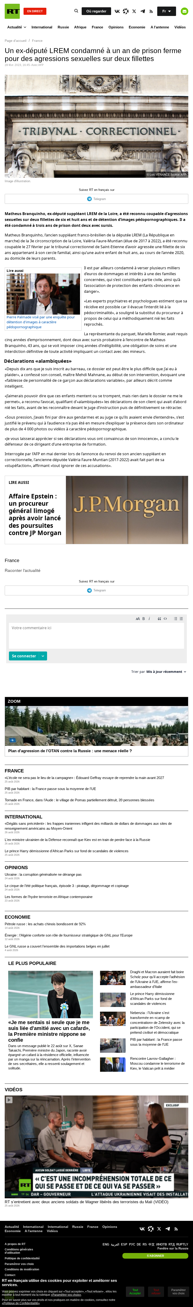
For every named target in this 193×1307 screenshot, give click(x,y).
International (42, 27)
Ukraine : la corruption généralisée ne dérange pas (43, 874)
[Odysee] (125, 11)
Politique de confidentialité (22, 1258)
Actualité (14, 27)
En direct (35, 11)
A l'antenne (160, 27)
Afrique (80, 27)
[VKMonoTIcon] (117, 11)
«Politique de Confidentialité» (21, 1303)
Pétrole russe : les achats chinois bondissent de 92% (45, 924)
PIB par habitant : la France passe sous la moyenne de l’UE (50, 789)
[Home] (12, 11)
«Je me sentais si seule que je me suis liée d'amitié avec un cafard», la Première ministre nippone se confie (49, 1031)
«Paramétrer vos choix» (66, 1294)
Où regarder (96, 11)
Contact (10, 1275)
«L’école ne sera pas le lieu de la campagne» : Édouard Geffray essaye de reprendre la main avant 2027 (84, 778)
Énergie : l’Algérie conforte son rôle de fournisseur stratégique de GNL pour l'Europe (69, 935)
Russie (63, 27)
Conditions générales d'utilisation (19, 1251)
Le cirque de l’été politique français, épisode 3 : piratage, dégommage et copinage (67, 886)
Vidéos (180, 27)
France (97, 27)
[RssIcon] (151, 11)
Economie (137, 27)
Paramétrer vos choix (19, 1264)
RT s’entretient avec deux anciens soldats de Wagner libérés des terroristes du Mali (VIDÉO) (87, 1202)
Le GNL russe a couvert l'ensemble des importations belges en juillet (57, 946)
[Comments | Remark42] (96, 645)
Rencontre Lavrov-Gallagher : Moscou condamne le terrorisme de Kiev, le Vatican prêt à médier (157, 1063)
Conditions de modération (22, 1269)
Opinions (116, 27)
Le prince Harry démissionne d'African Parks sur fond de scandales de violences (67, 851)
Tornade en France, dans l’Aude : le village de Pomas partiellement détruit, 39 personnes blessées (79, 800)
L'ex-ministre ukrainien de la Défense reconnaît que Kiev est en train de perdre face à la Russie (77, 840)
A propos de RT (15, 1244)
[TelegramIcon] (142, 11)
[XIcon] (134, 11)
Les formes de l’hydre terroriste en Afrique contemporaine (48, 897)
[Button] (184, 11)
